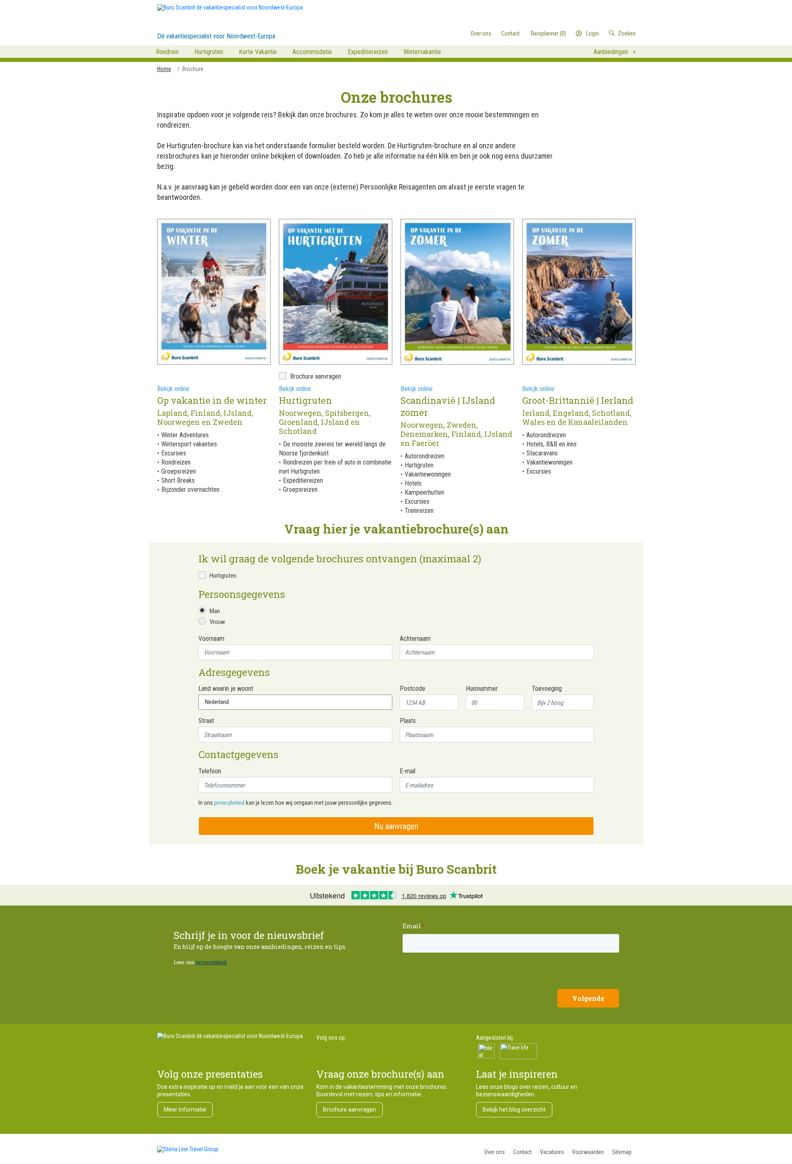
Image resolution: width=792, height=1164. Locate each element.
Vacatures (552, 1152)
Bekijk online (173, 389)
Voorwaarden (588, 1152)
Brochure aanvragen (349, 1109)
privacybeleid (229, 802)
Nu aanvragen (396, 826)
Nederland (217, 702)
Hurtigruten (208, 52)
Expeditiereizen (368, 52)
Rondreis (167, 52)
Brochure (192, 69)
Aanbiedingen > (615, 52)
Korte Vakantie (258, 52)
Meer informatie (185, 1109)
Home (164, 69)
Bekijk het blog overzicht (514, 1109)
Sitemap (622, 1152)
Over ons (494, 1152)
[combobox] (601, 33)
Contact (522, 1152)
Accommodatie (312, 52)
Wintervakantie (422, 52)
